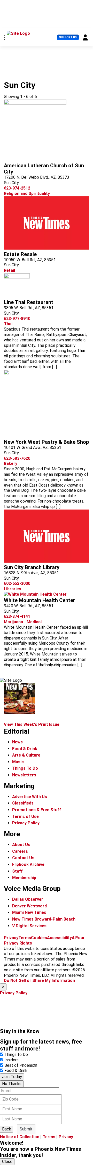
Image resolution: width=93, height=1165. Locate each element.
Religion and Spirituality (27, 193)
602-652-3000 (17, 583)
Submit (26, 1129)
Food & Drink (24, 748)
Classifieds (23, 803)
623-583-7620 (17, 458)
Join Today (12, 1076)
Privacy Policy (26, 823)
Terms (24, 937)
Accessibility (59, 937)
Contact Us (23, 857)
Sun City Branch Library (31, 567)
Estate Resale (20, 254)
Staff (17, 871)
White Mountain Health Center (39, 600)
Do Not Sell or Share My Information (39, 980)
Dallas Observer (27, 899)
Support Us (68, 37)
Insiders (11, 1059)
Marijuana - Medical (23, 621)
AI (74, 937)
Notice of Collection (19, 1136)
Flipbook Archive (28, 864)
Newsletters (24, 775)
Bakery (10, 463)
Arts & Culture (26, 755)
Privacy (11, 937)
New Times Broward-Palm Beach (43, 919)
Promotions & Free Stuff (36, 809)
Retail (9, 270)
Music (18, 761)
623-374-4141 (17, 616)
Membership (24, 877)
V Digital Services (29, 925)
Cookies (39, 937)
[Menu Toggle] (4, 37)
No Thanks (11, 1083)
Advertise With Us (29, 796)
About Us (21, 844)
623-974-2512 (17, 188)
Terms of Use (25, 816)
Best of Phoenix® (20, 1065)
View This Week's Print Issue (31, 724)
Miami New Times (29, 912)
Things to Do (16, 1054)
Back (6, 1129)
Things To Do (25, 768)
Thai (8, 323)
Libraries (12, 588)
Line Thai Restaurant (28, 302)
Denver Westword (29, 906)
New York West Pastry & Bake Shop (46, 442)
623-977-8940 (17, 318)
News (17, 742)
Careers (20, 851)
